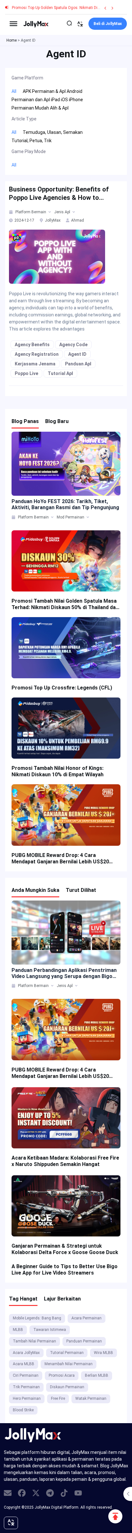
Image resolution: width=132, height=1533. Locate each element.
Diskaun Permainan (67, 1387)
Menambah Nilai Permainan (69, 1364)
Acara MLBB (23, 1364)
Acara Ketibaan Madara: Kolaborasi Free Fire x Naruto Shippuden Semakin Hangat (65, 1161)
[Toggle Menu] (13, 23)
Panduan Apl (78, 363)
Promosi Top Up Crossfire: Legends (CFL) (62, 688)
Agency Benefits (32, 344)
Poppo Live (26, 373)
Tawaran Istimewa (49, 1329)
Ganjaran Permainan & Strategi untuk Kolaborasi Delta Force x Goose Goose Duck (65, 1249)
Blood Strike (23, 1410)
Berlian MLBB (96, 1375)
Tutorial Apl (60, 373)
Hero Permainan (27, 1398)
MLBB (18, 1329)
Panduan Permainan (84, 1341)
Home (11, 40)
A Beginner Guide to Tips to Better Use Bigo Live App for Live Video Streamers (65, 1269)
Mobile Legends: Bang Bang (37, 1318)
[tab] (11, 212)
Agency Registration (37, 354)
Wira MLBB (103, 1352)
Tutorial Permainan (67, 1352)
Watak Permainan (90, 1398)
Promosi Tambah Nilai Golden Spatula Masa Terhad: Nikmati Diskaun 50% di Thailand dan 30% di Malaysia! (65, 604)
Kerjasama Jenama (35, 363)
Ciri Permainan (25, 1375)
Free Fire (58, 1398)
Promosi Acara (62, 1375)
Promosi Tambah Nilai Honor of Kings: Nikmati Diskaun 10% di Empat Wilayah (57, 771)
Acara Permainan (86, 1318)
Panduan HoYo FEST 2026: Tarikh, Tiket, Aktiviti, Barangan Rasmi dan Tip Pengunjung (65, 504)
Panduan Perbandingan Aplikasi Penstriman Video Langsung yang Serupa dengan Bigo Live (64, 973)
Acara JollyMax (26, 1352)
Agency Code (73, 344)
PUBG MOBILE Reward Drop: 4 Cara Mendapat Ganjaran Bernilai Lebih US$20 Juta (60, 858)
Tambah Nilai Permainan (34, 1341)
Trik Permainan (26, 1387)
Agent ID (77, 354)
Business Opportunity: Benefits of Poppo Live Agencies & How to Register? (59, 193)
